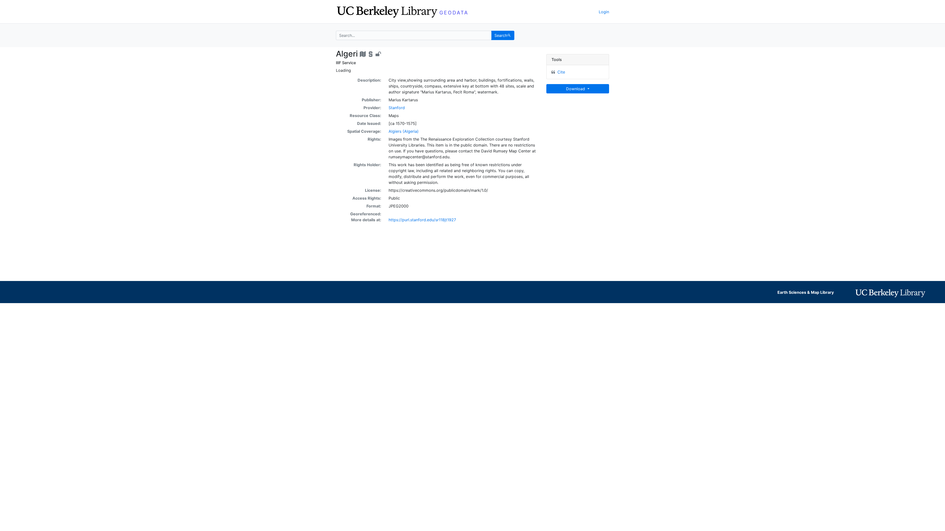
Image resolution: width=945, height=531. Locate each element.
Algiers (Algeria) (404, 131)
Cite (561, 72)
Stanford (397, 107)
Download (576, 88)
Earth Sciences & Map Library (805, 292)
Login (604, 11)
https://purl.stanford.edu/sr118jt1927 (422, 219)
